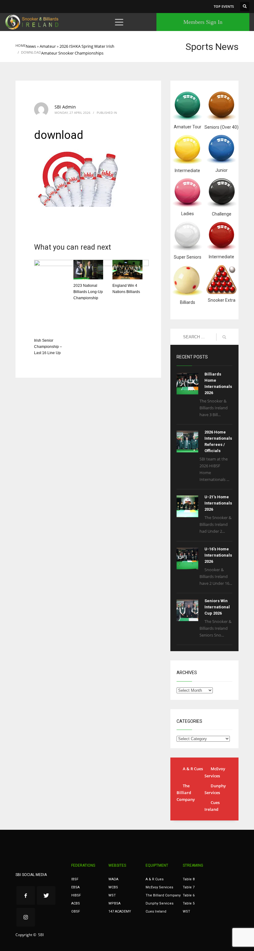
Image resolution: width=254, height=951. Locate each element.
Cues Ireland (212, 806)
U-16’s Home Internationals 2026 (218, 555)
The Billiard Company (186, 792)
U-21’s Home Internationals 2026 (218, 503)
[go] (224, 337)
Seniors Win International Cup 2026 (217, 606)
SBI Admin (65, 107)
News (31, 46)
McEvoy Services (214, 772)
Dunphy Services (215, 789)
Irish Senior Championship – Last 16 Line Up (48, 346)
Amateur (48, 46)
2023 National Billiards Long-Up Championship (88, 291)
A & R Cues (193, 768)
